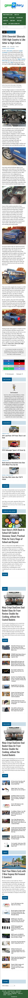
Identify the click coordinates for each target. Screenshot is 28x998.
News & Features (6, 724)
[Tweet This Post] (19, 361)
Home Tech (16, 14)
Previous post (10, 374)
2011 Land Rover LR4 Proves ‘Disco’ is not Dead (14, 436)
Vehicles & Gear (5, 433)
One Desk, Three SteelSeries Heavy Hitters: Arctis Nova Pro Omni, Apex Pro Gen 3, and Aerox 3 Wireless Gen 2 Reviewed (18, 679)
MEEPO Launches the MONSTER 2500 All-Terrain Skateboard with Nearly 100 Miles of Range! (18, 936)
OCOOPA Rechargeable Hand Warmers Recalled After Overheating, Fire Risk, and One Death (17, 928)
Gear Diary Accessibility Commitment (10, 993)
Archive (4, 994)
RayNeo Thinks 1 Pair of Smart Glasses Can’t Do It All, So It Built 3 (18, 789)
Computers (5, 20)
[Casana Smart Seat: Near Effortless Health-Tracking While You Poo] (6, 944)
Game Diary (12, 20)
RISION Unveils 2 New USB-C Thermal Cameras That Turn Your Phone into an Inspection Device (18, 920)
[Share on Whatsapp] (8, 368)
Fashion (5, 23)
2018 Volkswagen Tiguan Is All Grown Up (13, 450)
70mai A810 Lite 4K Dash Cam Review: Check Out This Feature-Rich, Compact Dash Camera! (17, 709)
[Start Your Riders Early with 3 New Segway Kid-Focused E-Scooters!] (14, 868)
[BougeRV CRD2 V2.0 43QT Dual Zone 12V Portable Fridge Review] (6, 688)
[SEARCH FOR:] (14, 27)
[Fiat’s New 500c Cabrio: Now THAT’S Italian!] (14, 473)
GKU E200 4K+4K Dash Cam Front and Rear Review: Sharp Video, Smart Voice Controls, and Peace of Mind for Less (18, 648)
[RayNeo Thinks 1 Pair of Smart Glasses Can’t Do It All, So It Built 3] (6, 791)
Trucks (17, 46)
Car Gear (5, 17)
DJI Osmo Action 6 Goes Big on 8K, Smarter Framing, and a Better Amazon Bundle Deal (18, 782)
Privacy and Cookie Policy (15, 992)
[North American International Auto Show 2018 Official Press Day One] (14, 458)
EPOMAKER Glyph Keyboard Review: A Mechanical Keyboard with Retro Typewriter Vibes (18, 655)
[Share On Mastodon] (19, 368)
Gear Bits (5, 852)
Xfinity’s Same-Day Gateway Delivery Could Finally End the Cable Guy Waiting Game (18, 958)
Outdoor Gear (19, 17)
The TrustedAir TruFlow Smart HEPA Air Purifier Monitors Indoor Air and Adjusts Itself (18, 845)
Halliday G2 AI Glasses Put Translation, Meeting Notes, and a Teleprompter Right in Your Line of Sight (18, 951)
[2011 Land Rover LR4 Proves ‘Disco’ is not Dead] (14, 431)
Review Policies (18, 991)
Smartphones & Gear (7, 14)
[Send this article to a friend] (8, 366)
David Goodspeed (11, 48)
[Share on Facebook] (8, 361)
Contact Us (9, 994)
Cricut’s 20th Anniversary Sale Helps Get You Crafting (17, 804)
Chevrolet (12, 46)
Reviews (4, 475)
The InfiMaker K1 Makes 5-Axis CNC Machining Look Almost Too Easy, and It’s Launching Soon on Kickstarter (18, 813)
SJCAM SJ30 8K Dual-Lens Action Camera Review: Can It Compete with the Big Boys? (18, 702)
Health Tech (11, 17)
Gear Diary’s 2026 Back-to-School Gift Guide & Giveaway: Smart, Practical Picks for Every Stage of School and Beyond (13, 536)
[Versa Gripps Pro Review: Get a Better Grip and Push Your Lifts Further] (6, 672)
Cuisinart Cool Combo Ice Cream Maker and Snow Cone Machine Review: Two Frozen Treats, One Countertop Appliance (17, 694)
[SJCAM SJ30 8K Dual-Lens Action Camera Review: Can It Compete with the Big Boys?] (6, 703)
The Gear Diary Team (11, 991)
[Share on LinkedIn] (8, 363)
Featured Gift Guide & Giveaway (9, 511)
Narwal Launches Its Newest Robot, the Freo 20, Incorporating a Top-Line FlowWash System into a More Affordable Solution (18, 912)
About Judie (4, 991)
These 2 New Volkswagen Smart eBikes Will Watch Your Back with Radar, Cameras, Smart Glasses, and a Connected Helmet (18, 821)
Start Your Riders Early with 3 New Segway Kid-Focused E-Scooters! (14, 874)
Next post (18, 374)
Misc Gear (19, 20)
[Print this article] (19, 366)
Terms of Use (20, 993)
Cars (8, 46)
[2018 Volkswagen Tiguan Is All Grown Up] (14, 446)
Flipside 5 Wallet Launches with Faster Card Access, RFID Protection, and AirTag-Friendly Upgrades (17, 966)
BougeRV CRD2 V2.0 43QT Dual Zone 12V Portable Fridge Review (17, 685)
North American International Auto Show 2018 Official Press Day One (13, 463)
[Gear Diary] (14, 5)
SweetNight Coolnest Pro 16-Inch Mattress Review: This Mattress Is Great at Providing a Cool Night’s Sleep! (18, 798)
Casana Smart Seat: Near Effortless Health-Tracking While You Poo (18, 942)
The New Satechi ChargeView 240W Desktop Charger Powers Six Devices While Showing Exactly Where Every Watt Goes (18, 830)
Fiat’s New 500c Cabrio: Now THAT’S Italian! (12, 478)
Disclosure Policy (6, 992)
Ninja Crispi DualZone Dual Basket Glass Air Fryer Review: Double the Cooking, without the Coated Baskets (13, 613)
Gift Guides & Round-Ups (14, 23)
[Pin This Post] (19, 363)
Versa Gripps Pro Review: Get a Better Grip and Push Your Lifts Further (17, 671)
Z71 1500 (10, 62)
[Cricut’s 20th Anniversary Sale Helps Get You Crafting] (6, 807)
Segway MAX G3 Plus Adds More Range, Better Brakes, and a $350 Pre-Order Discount (18, 837)
